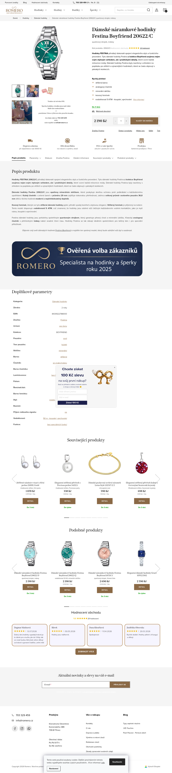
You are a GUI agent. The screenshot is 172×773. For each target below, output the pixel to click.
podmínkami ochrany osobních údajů (99, 691)
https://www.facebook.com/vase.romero (15, 729)
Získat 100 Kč (72, 402)
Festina (64, 320)
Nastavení (53, 768)
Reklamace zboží (92, 742)
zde (103, 762)
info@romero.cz (24, 720)
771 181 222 (29, 729)
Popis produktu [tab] (19, 158)
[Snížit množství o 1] (116, 120)
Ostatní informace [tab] (81, 158)
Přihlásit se (120, 684)
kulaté (64, 344)
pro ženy (63, 326)
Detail (30, 501)
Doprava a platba (92, 733)
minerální (63, 350)
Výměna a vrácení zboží (95, 737)
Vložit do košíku (144, 121)
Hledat (149, 10)
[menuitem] (40, 10)
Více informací (138, 99)
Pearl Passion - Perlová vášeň (134, 733)
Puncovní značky (11, 2)
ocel (65, 338)
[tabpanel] (30, 481)
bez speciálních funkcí (57, 424)
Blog (25, 2)
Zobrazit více (86, 651)
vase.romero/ (22, 729)
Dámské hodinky (59, 301)
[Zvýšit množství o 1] (126, 120)
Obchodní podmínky (94, 747)
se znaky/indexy (60, 362)
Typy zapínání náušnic (131, 723)
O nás (88, 728)
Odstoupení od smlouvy (157, 2)
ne (66, 412)
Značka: (98, 130)
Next (157, 479)
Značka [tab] (62, 158)
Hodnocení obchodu (40, 2)
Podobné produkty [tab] (125, 158)
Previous (14, 479)
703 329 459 (23, 715)
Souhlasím (117, 761)
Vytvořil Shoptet (154, 766)
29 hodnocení (145, 48)
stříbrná (63, 356)
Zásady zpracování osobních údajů (99, 751)
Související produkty (102, 158)
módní (52, 399)
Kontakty (56, 2)
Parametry (34, 158)
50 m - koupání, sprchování (55, 418)
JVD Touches (128, 728)
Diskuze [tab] (48, 158)
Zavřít (106, 130)
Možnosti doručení (103, 111)
